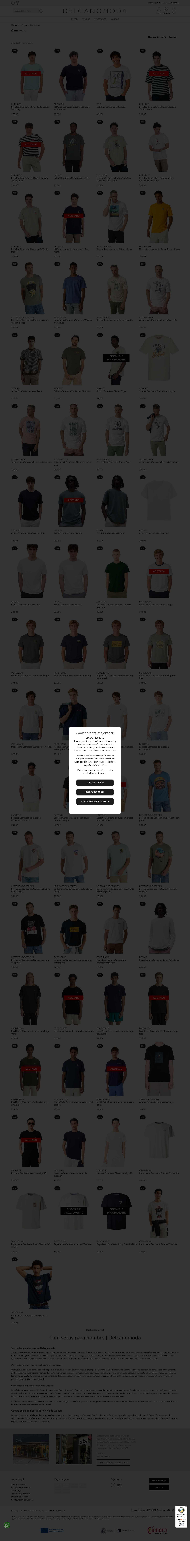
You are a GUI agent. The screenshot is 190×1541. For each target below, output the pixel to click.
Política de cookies (98, 773)
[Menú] (185, 1507)
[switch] (181, 1524)
